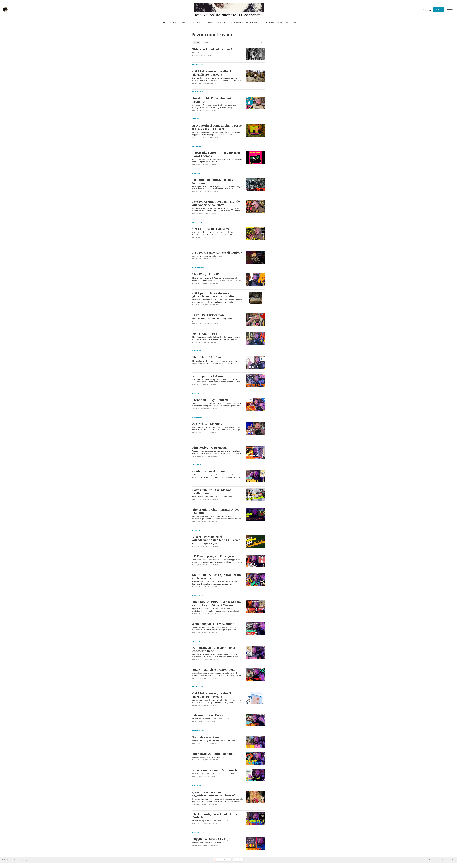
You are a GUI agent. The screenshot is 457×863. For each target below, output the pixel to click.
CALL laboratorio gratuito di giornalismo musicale (211, 73)
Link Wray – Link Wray (207, 274)
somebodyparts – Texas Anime (213, 624)
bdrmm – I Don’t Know (207, 715)
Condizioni (31, 860)
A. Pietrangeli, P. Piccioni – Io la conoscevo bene (213, 649)
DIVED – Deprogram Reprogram (214, 556)
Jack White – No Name (207, 423)
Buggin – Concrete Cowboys (211, 839)
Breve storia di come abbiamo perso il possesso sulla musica (217, 127)
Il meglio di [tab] (205, 42)
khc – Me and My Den (206, 357)
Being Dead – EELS (204, 333)
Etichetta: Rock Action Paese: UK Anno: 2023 (210, 719)
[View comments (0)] (209, 86)
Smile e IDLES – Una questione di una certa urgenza (217, 576)
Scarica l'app (238, 860)
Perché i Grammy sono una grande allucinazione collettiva (216, 203)
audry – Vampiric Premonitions (213, 669)
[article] (228, 54)
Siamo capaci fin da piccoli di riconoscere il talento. (213, 496)
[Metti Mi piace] (193, 86)
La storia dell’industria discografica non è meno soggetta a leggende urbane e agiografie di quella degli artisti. (216, 133)
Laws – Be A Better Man (208, 315)
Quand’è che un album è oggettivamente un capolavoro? (213, 794)
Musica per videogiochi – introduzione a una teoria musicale (216, 538)
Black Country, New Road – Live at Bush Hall (215, 815)
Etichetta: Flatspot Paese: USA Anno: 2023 (209, 842)
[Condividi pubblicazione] (429, 9)
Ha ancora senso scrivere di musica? (217, 252)
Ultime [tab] (196, 42)
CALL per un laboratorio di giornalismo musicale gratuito (213, 295)
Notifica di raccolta (42, 860)
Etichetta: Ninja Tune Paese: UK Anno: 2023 (210, 821)
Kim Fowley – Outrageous (209, 447)
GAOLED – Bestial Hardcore (210, 229)
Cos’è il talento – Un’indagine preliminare (211, 491)
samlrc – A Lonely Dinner (209, 471)
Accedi (450, 9)
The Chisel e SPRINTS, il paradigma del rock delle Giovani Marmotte (216, 603)
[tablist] (201, 42)
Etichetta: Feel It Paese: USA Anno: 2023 (208, 757)
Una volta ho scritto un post (203, 53)
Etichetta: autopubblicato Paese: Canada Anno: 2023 (213, 774)
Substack (432, 860)
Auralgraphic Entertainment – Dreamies (212, 100)
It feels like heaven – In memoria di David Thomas (216, 154)
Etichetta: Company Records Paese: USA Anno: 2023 (213, 740)
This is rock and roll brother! (212, 49)
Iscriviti (438, 9)
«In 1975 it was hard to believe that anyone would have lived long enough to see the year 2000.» (217, 160)
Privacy (24, 860)
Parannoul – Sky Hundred (210, 400)
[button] (163, 22)
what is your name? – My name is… (216, 770)
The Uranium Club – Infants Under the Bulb (215, 511)
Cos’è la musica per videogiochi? (205, 543)
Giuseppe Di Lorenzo (205, 55)
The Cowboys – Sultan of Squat (213, 753)
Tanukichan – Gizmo (206, 737)
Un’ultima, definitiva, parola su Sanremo (213, 181)
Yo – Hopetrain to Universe (210, 376)
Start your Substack (224, 860)
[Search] (424, 9)
